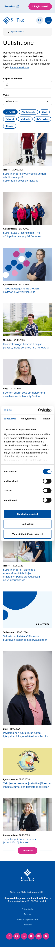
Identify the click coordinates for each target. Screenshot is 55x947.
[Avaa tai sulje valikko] (48, 20)
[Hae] (39, 20)
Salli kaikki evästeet (27, 514)
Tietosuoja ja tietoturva (27, 919)
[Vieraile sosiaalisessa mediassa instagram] (16, 936)
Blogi (44, 112)
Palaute (27, 914)
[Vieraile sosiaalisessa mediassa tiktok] (38, 936)
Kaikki (12, 112)
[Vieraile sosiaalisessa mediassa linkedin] (24, 936)
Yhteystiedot (27, 909)
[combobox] (6, 101)
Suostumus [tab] (10, 418)
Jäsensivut (9, 6)
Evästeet (28, 924)
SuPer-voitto (43, 119)
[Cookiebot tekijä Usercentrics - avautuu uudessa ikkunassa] (38, 410)
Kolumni (10, 119)
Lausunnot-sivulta (19, 67)
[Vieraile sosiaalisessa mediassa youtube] (31, 936)
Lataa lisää (27, 850)
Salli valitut (27, 524)
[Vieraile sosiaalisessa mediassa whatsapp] (46, 936)
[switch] (47, 481)
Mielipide (25, 119)
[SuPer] (13, 20)
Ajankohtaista (17, 31)
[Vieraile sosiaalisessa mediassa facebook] (9, 936)
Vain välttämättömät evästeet (27, 534)
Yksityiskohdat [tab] (28, 418)
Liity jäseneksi (40, 6)
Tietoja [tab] (46, 418)
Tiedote (9, 126)
